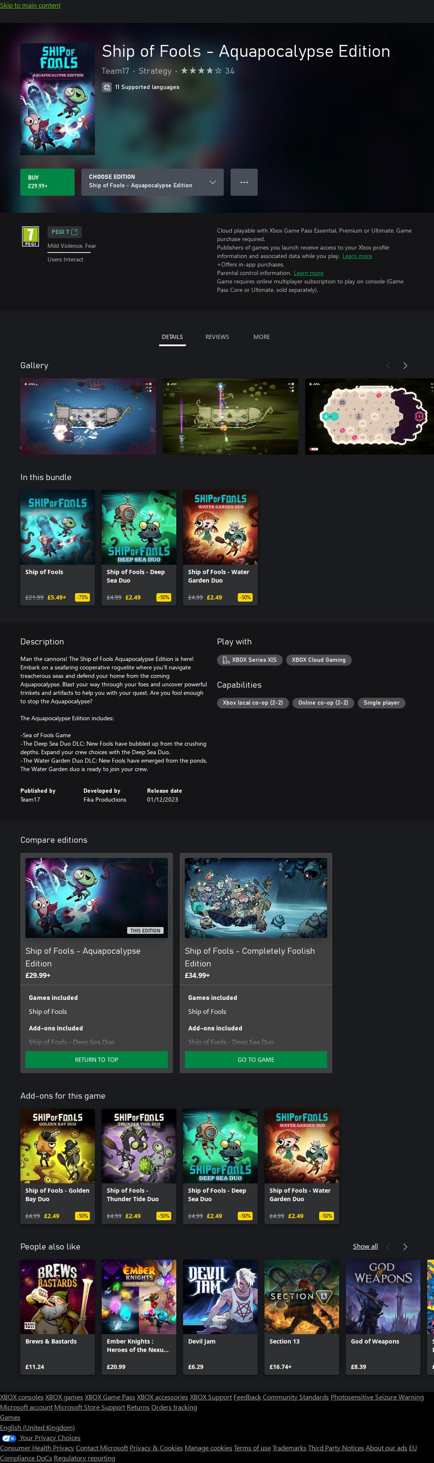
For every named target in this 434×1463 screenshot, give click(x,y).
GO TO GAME (256, 1059)
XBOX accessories (162, 1396)
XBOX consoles (22, 1396)
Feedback (247, 1396)
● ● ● (244, 182)
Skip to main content (30, 4)
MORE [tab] (261, 337)
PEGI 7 (60, 232)
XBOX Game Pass (110, 1396)
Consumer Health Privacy (37, 1447)
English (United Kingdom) (37, 1427)
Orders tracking (174, 1406)
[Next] (405, 366)
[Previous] (388, 366)
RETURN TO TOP (96, 1059)
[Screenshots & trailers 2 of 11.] (230, 416)
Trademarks (289, 1447)
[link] (57, 547)
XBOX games (64, 1396)
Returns (138, 1406)
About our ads (386, 1447)
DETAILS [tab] (172, 337)
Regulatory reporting (84, 1457)
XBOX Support (211, 1396)
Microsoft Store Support (89, 1406)
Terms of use (252, 1447)
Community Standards (296, 1396)
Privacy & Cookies (156, 1447)
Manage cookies (208, 1447)
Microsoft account (26, 1406)
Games (10, 1417)
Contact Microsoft (102, 1447)
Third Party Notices (336, 1447)
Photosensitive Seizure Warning (377, 1396)
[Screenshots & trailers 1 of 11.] (88, 416)
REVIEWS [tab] (217, 337)
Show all (365, 1245)
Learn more (357, 256)
